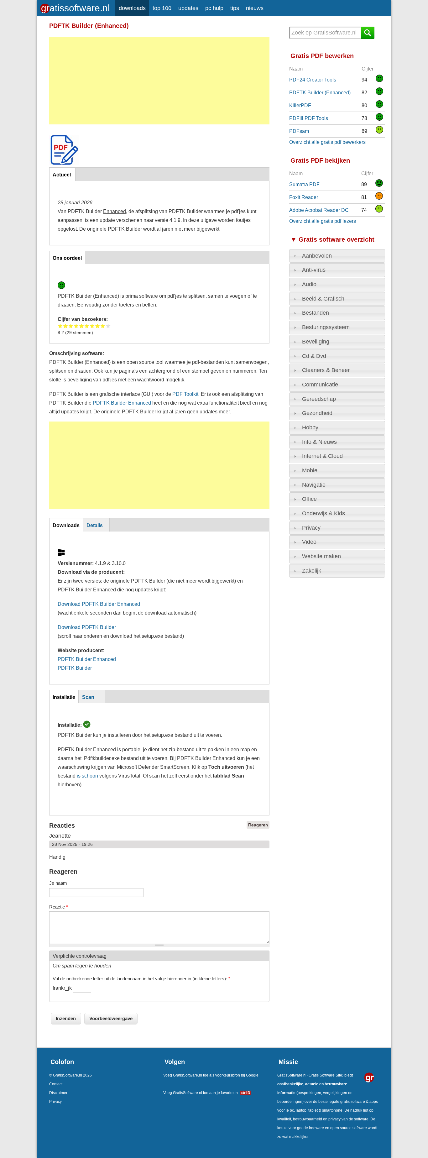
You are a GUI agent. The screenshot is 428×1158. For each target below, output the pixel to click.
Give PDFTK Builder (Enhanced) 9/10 (103, 325)
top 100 (162, 8)
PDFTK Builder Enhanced (122, 403)
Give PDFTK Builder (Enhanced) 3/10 (71, 325)
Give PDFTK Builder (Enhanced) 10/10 (108, 325)
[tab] (337, 256)
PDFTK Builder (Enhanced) (320, 92)
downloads (132, 8)
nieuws (255, 8)
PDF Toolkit (185, 394)
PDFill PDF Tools (308, 118)
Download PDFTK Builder (87, 627)
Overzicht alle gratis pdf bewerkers (327, 142)
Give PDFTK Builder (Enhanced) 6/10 (87, 325)
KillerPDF (300, 105)
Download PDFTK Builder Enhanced (99, 604)
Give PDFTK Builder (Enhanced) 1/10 (60, 325)
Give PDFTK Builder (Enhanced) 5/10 (81, 325)
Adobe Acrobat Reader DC (319, 210)
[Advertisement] (159, 80)
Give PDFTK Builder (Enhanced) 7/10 (92, 325)
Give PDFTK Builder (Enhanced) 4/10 (76, 325)
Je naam (58, 883)
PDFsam (299, 131)
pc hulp (214, 8)
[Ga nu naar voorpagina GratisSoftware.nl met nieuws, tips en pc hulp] (76, 6)
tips (234, 8)
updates (188, 8)
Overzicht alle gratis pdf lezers (322, 221)
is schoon (87, 775)
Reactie (58, 906)
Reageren (258, 824)
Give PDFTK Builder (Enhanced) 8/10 (97, 325)
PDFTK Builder (75, 668)
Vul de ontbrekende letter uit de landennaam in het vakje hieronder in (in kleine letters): (141, 978)
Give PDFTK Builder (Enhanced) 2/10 (65, 325)
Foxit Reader (303, 197)
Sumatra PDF (304, 184)
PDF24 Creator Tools (312, 79)
